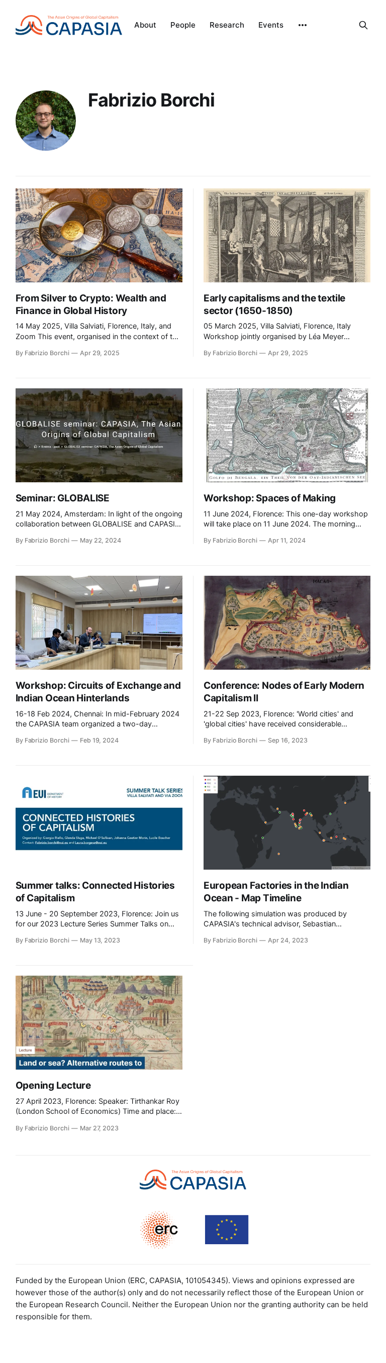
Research (227, 25)
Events (270, 25)
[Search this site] (363, 25)
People (183, 25)
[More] (303, 25)
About (145, 25)
